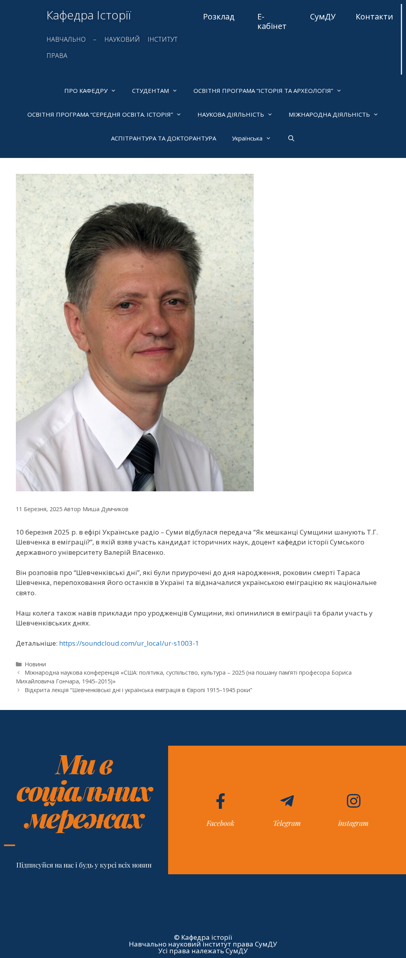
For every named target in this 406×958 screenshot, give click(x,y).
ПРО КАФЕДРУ (85, 90)
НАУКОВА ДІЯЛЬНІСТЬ (230, 114)
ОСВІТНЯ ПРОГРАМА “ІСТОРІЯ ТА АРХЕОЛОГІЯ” (263, 90)
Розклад (218, 16)
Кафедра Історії (88, 15)
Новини (35, 664)
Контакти (374, 16)
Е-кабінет (272, 21)
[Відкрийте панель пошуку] (291, 138)
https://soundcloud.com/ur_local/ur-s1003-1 (129, 643)
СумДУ (322, 16)
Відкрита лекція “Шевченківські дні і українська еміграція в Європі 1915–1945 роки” (138, 690)
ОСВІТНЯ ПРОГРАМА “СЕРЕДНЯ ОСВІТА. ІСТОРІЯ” (100, 114)
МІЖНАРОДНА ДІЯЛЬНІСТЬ (329, 114)
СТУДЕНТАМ (150, 90)
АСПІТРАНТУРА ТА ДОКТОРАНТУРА (163, 138)
